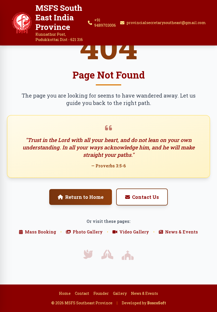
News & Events (181, 232)
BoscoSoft (156, 302)
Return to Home (84, 197)
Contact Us (145, 197)
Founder (101, 293)
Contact (82, 293)
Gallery (120, 293)
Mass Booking (40, 232)
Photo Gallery (88, 232)
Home (65, 293)
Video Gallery (134, 232)
